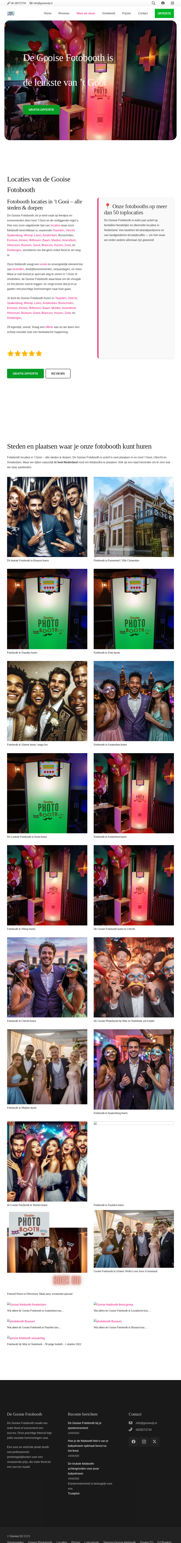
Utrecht (70, 230)
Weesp (28, 235)
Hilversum (13, 245)
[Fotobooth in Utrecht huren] (47, 939)
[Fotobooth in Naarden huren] (47, 571)
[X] (154, 1442)
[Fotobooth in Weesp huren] (47, 847)
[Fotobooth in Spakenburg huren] (134, 1031)
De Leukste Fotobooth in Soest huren (27, 836)
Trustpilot (73, 1493)
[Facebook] (163, 3)
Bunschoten (65, 303)
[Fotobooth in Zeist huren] (134, 571)
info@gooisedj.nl (146, 1423)
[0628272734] (132, 1429)
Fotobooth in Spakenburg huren (111, 1113)
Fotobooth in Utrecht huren (21, 1020)
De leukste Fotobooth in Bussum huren (28, 560)
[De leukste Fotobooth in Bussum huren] (47, 479)
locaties (55, 225)
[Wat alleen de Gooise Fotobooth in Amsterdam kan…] (26, 1304)
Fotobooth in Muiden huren (21, 1107)
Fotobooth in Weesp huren (21, 928)
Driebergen (14, 250)
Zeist (68, 245)
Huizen (58, 245)
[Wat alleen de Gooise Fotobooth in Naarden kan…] (21, 1321)
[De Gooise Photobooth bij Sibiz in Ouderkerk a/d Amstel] (134, 939)
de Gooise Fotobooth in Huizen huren (27, 1205)
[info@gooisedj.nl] (132, 1423)
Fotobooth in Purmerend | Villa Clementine (116, 560)
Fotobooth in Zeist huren (107, 652)
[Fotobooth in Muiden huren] (47, 1031)
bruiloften (18, 269)
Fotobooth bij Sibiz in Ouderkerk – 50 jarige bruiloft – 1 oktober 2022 (44, 1344)
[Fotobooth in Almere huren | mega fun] (47, 663)
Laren (37, 235)
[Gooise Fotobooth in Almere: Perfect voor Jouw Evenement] (134, 1212)
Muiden (56, 240)
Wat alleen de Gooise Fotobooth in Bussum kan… (120, 1327)
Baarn (46, 240)
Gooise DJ (16, 1536)
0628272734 (144, 1429)
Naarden (58, 230)
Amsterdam (50, 235)
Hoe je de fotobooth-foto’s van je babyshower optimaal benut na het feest (88, 1445)
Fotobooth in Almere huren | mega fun (27, 744)
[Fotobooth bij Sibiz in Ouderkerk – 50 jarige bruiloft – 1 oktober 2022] (26, 1338)
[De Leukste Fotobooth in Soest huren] (47, 755)
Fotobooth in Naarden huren (22, 652)
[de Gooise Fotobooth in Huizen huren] (47, 1123)
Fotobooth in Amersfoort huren (110, 836)
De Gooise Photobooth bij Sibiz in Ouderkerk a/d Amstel (124, 1020)
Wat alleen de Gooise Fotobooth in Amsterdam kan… (35, 1310)
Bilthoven (35, 240)
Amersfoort (69, 240)
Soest (36, 245)
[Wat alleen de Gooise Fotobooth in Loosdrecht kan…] (113, 1304)
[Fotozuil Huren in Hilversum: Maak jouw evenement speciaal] (47, 1212)
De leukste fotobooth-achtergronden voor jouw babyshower (83, 1468)
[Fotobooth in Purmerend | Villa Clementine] (134, 479)
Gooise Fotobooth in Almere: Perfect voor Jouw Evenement (125, 1271)
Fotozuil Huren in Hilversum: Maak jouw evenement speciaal (39, 1293)
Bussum (26, 245)
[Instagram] (172, 3)
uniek (43, 264)
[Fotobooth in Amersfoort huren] (134, 755)
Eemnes (12, 240)
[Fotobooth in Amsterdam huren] (134, 663)
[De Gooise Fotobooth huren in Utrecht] (134, 847)
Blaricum (47, 245)
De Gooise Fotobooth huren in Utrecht (114, 928)
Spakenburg (14, 235)
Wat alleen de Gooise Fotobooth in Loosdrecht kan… (122, 1310)
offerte (49, 327)
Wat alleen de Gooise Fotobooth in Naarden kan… (34, 1327)
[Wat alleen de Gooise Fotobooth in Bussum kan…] (108, 1321)
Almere (23, 240)
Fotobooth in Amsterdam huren (110, 744)
